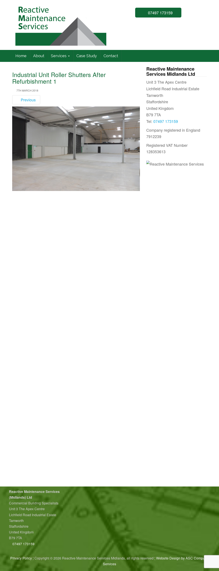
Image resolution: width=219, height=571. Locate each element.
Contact (111, 56)
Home (21, 56)
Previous (28, 99)
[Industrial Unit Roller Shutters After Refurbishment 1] (76, 148)
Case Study (86, 56)
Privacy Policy (21, 558)
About (38, 56)
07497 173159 (160, 12)
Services (59, 56)
